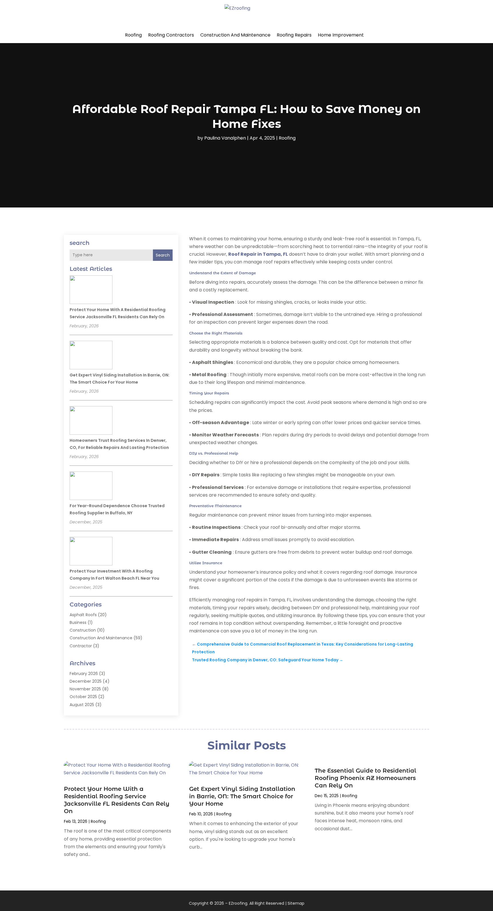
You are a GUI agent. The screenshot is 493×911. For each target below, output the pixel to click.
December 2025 (86, 681)
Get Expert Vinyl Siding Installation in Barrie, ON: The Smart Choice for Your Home (242, 796)
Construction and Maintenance (235, 35)
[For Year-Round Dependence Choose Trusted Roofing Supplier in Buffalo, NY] (91, 486)
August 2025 (82, 705)
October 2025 (83, 697)
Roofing (133, 35)
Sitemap (296, 903)
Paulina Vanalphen (225, 138)
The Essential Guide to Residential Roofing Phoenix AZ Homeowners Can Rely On (365, 778)
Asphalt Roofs (83, 615)
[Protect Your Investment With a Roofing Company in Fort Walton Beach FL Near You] (91, 552)
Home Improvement (341, 35)
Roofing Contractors (171, 35)
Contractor (81, 646)
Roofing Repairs (294, 35)
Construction (83, 630)
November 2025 (85, 689)
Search (163, 255)
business (78, 622)
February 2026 (84, 673)
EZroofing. (238, 903)
